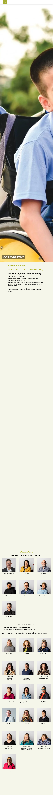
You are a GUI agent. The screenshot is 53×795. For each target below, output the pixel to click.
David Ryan (26, 595)
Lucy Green (26, 700)
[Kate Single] (9, 738)
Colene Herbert (43, 653)
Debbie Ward (44, 746)
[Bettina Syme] (26, 645)
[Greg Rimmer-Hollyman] (9, 565)
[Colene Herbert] (44, 645)
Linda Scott (43, 723)
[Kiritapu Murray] (9, 668)
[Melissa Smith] (9, 645)
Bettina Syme (26, 653)
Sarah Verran (9, 616)
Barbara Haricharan (9, 595)
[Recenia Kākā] (44, 691)
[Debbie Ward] (44, 738)
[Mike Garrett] (44, 565)
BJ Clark (26, 676)
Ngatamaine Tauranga (44, 595)
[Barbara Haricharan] (9, 587)
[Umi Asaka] (26, 565)
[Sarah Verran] (9, 608)
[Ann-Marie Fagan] (44, 668)
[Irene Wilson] (9, 761)
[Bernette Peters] (26, 715)
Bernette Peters (26, 723)
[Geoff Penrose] (9, 715)
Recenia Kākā (44, 700)
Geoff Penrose (9, 723)
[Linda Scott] (44, 715)
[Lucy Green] (26, 691)
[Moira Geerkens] (9, 691)
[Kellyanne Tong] (26, 738)
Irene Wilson (9, 770)
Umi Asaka (26, 573)
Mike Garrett (44, 573)
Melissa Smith (9, 653)
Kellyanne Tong (26, 746)
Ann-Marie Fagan (44, 676)
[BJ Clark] (26, 668)
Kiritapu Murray (9, 676)
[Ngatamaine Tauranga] (44, 587)
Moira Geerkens (9, 700)
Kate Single (9, 746)
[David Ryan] (26, 587)
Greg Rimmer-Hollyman (9, 573)
